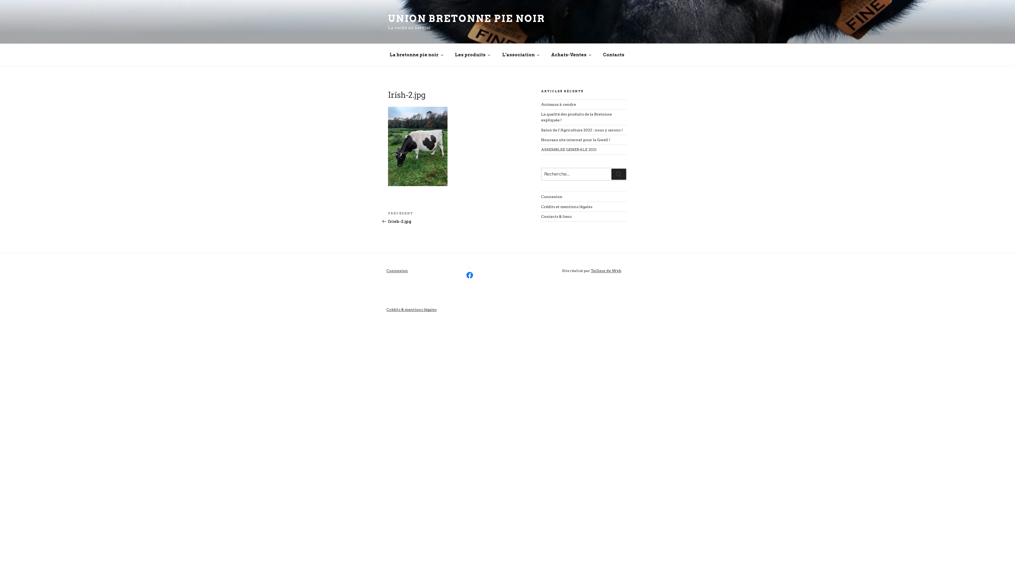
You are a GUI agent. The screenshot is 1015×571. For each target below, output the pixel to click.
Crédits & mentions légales (411, 309)
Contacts (613, 54)
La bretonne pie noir (414, 54)
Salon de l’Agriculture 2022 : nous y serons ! (582, 130)
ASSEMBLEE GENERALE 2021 (569, 150)
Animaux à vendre (558, 104)
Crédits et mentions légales (566, 207)
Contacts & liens (556, 216)
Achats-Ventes (569, 54)
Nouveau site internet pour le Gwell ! (575, 140)
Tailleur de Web (606, 271)
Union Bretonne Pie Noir (466, 18)
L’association (518, 54)
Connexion (551, 197)
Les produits (470, 54)
